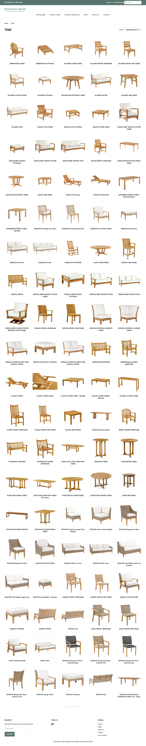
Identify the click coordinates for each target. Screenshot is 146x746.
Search (100, 724)
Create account (119, 2)
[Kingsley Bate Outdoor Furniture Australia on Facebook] (52, 724)
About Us (101, 730)
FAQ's (100, 727)
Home (6, 23)
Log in (109, 2)
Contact (100, 733)
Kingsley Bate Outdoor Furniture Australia (79, 741)
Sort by (121, 30)
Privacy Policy (102, 735)
